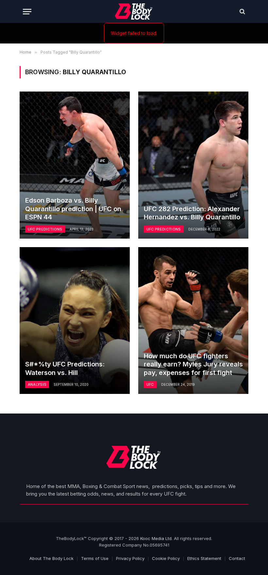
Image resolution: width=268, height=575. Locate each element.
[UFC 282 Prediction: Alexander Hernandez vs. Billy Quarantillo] (193, 165)
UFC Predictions (45, 229)
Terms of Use (95, 558)
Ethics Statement (204, 558)
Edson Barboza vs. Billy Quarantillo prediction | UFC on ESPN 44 (73, 208)
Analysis (37, 384)
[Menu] (27, 11)
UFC (150, 384)
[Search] (241, 11)
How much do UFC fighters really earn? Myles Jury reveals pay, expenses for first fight (193, 364)
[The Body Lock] (134, 11)
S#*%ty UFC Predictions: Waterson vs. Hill (65, 368)
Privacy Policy (130, 558)
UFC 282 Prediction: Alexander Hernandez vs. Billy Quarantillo (192, 213)
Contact (237, 558)
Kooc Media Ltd (156, 538)
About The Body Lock (51, 558)
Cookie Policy (166, 558)
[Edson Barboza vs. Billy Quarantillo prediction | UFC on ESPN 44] (75, 165)
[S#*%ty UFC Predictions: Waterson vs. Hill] (75, 320)
